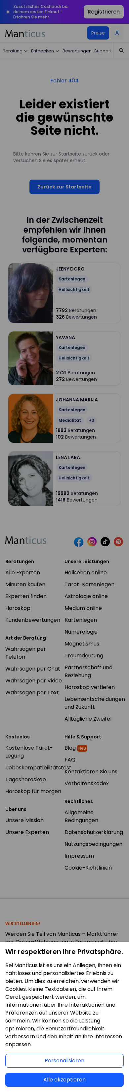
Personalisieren (64, 1060)
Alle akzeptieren (64, 1079)
